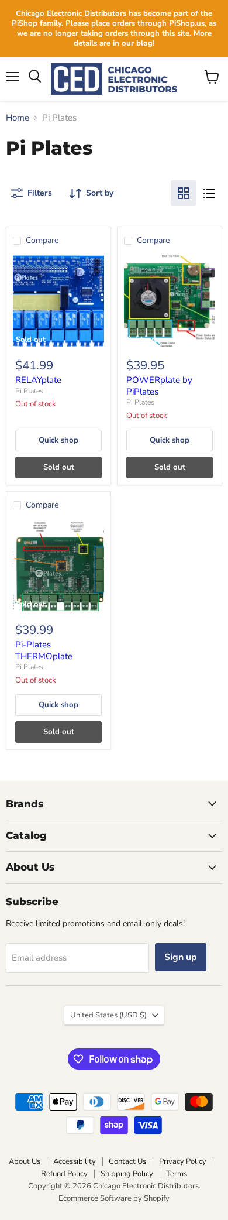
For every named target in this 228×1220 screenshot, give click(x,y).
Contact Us (127, 1161)
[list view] (209, 193)
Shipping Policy (127, 1173)
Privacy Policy (182, 1161)
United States (108, 1015)
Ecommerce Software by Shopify (114, 1198)
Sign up (180, 957)
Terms (176, 1173)
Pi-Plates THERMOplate (43, 650)
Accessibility (74, 1161)
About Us (24, 1161)
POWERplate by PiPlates (159, 385)
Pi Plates (29, 391)
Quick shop (58, 440)
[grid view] (183, 193)
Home (17, 118)
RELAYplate (38, 380)
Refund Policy (64, 1173)
